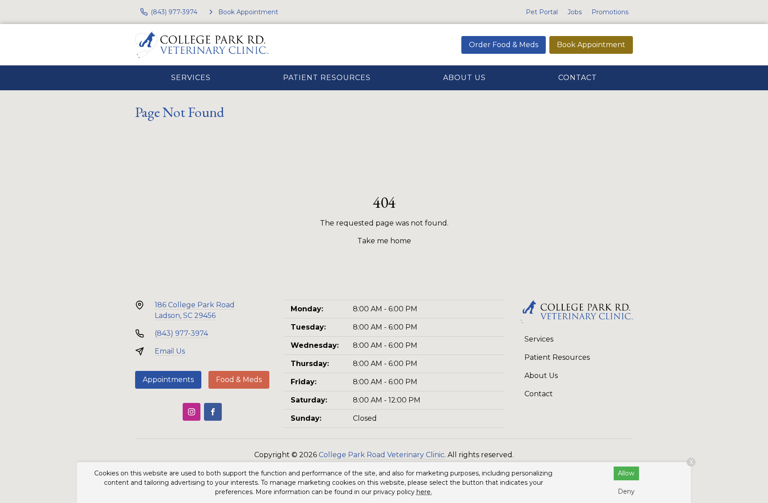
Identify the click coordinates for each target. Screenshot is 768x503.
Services (191, 77)
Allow (626, 473)
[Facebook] (213, 412)
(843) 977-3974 (181, 333)
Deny (626, 491)
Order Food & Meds (503, 44)
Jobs (575, 12)
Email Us (170, 351)
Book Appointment (591, 44)
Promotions (610, 12)
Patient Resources (327, 77)
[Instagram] (191, 412)
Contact (577, 77)
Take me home (384, 241)
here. (424, 492)
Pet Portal (542, 12)
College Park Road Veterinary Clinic (381, 455)
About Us (464, 77)
